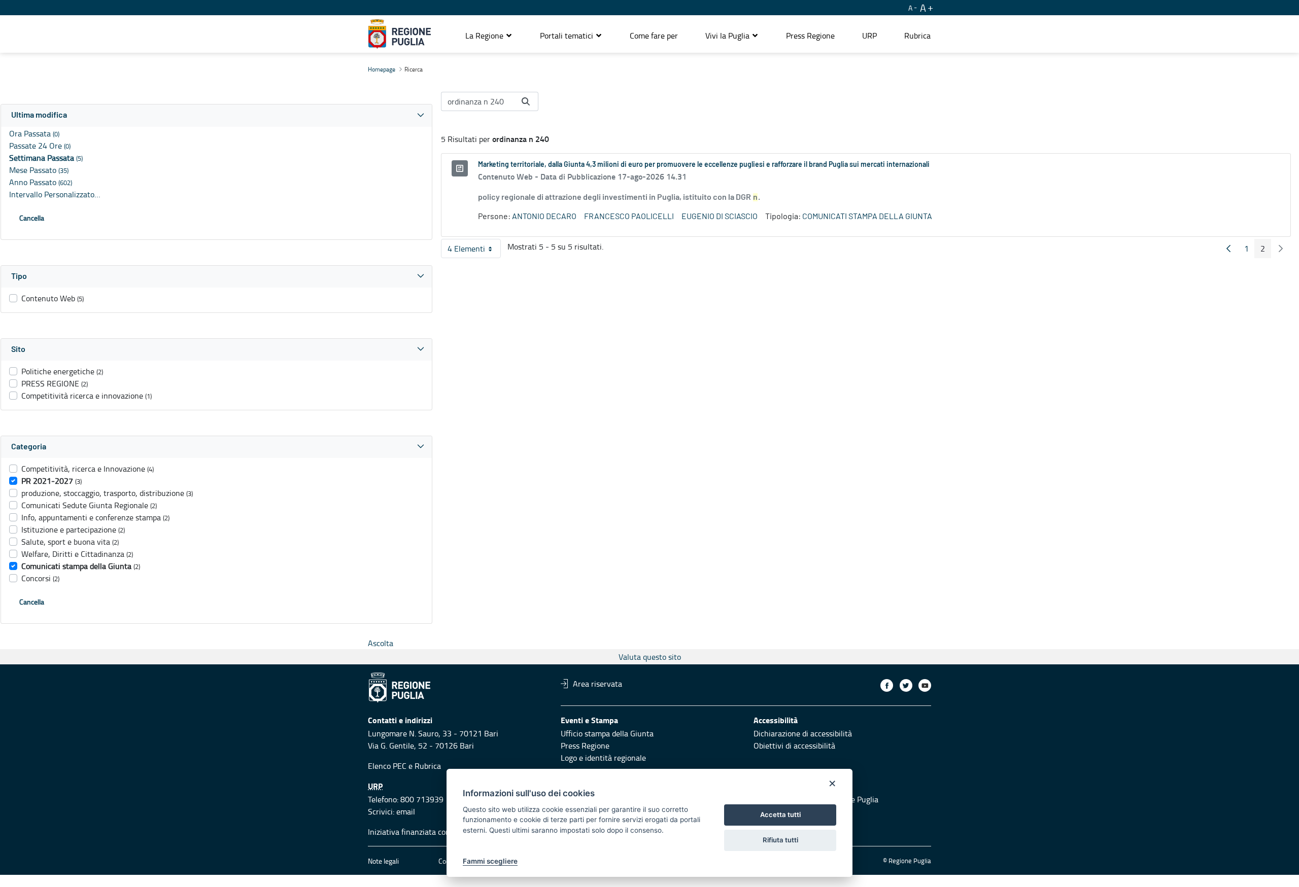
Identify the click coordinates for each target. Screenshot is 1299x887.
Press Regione (585, 745)
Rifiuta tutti (780, 840)
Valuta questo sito (650, 656)
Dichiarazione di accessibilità (803, 733)
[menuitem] (654, 35)
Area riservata (597, 683)
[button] (488, 35)
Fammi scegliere (490, 861)
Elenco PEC (387, 765)
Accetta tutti (780, 814)
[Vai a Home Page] (399, 34)
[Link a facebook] (886, 685)
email (405, 811)
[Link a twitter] (906, 685)
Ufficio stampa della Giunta (607, 733)
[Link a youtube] (924, 685)
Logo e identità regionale (603, 757)
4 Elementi (474, 250)
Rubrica (428, 765)
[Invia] (526, 101)
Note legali (383, 861)
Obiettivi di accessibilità (794, 745)
